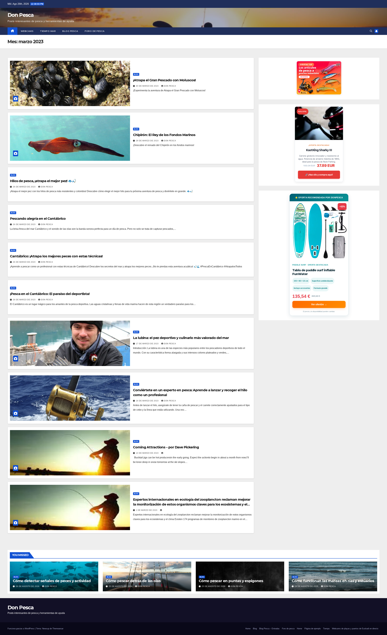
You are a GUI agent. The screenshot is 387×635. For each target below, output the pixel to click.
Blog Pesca (70, 31)
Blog (136, 74)
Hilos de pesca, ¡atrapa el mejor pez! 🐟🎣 (43, 181)
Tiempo (326, 628)
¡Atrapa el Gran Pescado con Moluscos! (164, 80)
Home (247, 628)
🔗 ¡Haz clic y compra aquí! (319, 174)
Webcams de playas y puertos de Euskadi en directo (355, 628)
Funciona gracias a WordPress (21, 628)
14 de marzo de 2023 (147, 453)
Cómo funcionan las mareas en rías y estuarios (333, 581)
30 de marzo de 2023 (147, 86)
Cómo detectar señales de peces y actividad (52, 581)
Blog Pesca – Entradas (269, 628)
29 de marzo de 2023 (147, 141)
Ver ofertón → (319, 304)
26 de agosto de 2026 (28, 586)
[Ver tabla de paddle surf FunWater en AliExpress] (319, 230)
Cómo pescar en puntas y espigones (231, 581)
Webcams (27, 31)
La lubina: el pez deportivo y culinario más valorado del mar (181, 338)
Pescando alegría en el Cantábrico (38, 219)
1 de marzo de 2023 (147, 510)
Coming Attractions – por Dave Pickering (166, 447)
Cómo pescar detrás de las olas (133, 581)
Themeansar (57, 628)
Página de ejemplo (312, 628)
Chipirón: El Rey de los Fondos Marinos (164, 135)
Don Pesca (21, 15)
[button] (371, 31)
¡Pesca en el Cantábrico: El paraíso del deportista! (49, 294)
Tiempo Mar (48, 31)
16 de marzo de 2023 (147, 401)
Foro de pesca (95, 31)
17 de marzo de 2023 (147, 344)
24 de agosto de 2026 (307, 586)
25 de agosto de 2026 (121, 586)
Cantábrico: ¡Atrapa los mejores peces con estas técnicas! (56, 256)
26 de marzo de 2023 (24, 187)
